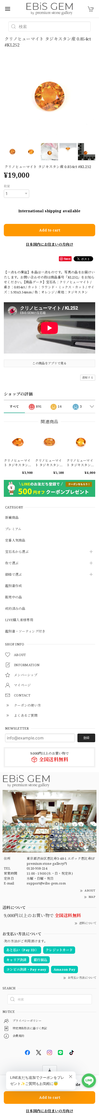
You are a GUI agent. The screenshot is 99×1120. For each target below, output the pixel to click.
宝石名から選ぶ (17, 552)
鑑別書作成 (13, 586)
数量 (7, 186)
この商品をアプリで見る (49, 363)
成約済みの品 (15, 609)
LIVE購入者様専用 (19, 620)
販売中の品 (13, 597)
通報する (87, 377)
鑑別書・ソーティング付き (25, 631)
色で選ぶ (12, 563)
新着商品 (12, 518)
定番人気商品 (15, 541)
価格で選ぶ (13, 575)
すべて (14, 406)
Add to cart (49, 230)
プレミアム (13, 529)
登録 (86, 738)
